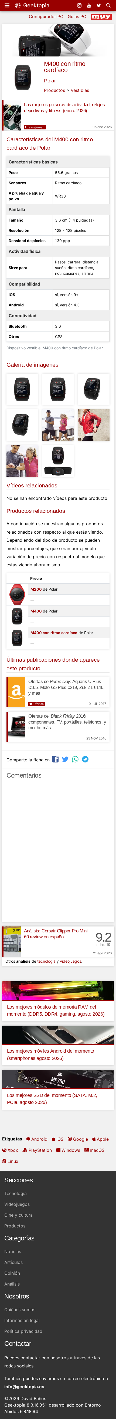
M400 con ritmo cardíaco (64, 66)
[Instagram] (80, 5)
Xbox (13, 1150)
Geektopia (35, 5)
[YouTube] (89, 5)
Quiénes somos (19, 1309)
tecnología (46, 961)
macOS (97, 1150)
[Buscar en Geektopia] (109, 5)
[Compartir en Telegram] (86, 759)
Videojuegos (17, 1204)
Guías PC (77, 16)
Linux (13, 1161)
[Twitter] (99, 5)
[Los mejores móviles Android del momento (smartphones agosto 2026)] (58, 1034)
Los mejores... (35, 127)
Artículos (13, 1262)
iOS (59, 1139)
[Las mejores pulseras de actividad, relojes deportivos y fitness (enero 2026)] (11, 115)
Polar (50, 80)
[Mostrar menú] (7, 5)
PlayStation (40, 1150)
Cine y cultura (18, 1215)
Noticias (12, 1251)
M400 (36, 611)
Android (39, 1139)
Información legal (22, 1320)
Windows (71, 1150)
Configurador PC (46, 16)
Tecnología (15, 1193)
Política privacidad (23, 1331)
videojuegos (70, 961)
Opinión (12, 1273)
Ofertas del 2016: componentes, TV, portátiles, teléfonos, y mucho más (67, 722)
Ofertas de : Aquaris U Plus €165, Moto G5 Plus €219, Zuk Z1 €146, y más (66, 687)
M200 (36, 589)
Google (80, 1139)
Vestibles (80, 90)
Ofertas (38, 704)
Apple (103, 1139)
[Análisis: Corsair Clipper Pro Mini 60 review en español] (11, 941)
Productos (54, 90)
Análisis (12, 1284)
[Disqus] (58, 853)
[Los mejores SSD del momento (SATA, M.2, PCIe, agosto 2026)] (58, 1078)
